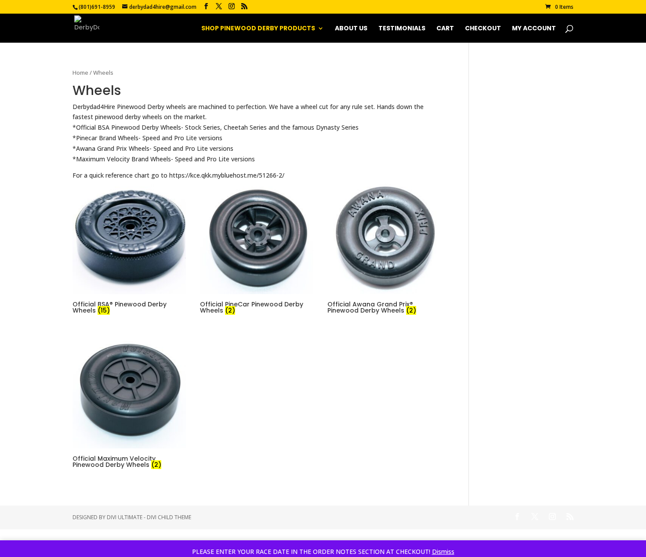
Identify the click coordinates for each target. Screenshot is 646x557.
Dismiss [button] (443, 551)
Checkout (483, 29)
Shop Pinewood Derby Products (258, 29)
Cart (445, 29)
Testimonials (401, 29)
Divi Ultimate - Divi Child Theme (149, 517)
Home (80, 72)
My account (534, 29)
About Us (351, 29)
